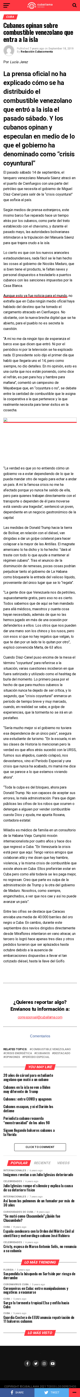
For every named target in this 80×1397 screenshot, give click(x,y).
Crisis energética (18, 1053)
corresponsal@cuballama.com (40, 1017)
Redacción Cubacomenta (37, 51)
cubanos (43, 1053)
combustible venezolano (51, 1049)
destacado (62, 1053)
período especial (37, 1057)
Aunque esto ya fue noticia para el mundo (35, 296)
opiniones (12, 1057)
